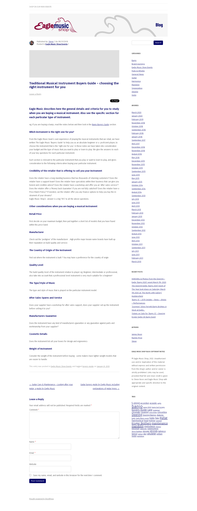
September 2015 (139, 171)
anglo (159, 403)
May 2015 (135, 178)
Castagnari (156, 410)
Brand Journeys (138, 64)
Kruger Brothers (141, 423)
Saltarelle (143, 429)
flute (157, 418)
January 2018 (137, 137)
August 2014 (137, 192)
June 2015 (136, 175)
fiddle (152, 418)
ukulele (151, 433)
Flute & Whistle (138, 71)
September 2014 (139, 189)
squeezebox (152, 428)
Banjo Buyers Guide (100, 124)
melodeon (149, 426)
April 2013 (136, 206)
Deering (137, 415)
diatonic (160, 415)
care (149, 409)
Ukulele (135, 92)
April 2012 (136, 241)
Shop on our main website (40, 7)
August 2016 (137, 154)
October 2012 (137, 227)
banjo (137, 406)
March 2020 (136, 112)
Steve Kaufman (137, 431)
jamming (159, 421)
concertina (153, 412)
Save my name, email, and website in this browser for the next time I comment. (67, 475)
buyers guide (88, 366)
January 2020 (137, 116)
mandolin (138, 426)
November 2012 (138, 223)
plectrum (135, 428)
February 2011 (137, 258)
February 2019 (137, 119)
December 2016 (138, 147)
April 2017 (136, 144)
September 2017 (138, 140)
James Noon (137, 334)
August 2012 (136, 234)
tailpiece (162, 431)
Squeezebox (137, 88)
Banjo (134, 60)
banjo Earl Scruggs (158, 407)
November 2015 (138, 164)
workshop (140, 436)
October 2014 (137, 185)
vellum (159, 434)
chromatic (136, 412)
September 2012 (138, 230)
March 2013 (136, 209)
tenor (134, 433)
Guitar (134, 78)
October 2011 (137, 244)
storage (146, 431)
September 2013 (138, 196)
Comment (34, 410)
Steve (51, 41)
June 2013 (136, 202)
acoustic (153, 403)
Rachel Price (137, 338)
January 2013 (137, 216)
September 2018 (139, 130)
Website (32, 464)
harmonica (137, 420)
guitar (164, 418)
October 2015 (137, 168)
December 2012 (138, 220)
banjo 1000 (147, 407)
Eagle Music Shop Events (56, 44)
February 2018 (137, 133)
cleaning (144, 412)
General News (138, 74)
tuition (140, 434)
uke (145, 434)
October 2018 (137, 126)
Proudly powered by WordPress (41, 499)
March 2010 (136, 261)
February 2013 (137, 213)
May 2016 (135, 157)
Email (32, 453)
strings (154, 431)
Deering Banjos (149, 415)
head (146, 420)
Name (32, 442)
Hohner (152, 420)
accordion (144, 403)
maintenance (160, 423)
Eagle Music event (142, 418)
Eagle (133, 418)
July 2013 (135, 199)
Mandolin (135, 85)
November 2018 (138, 123)
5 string (136, 403)
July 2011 (135, 251)
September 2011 (138, 248)
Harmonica (136, 81)
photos (158, 427)
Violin (134, 95)
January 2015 (137, 182)
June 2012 (136, 237)
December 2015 (138, 161)
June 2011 (135, 254)
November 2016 (138, 150)
